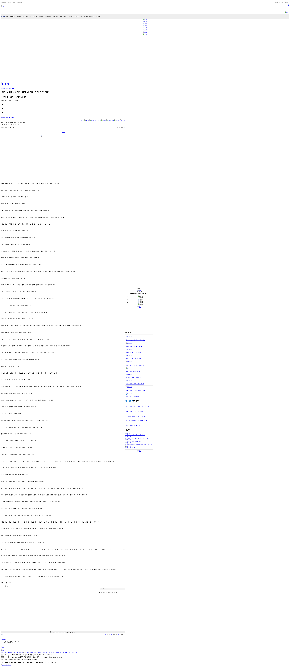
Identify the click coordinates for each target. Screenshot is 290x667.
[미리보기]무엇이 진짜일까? (133, 396)
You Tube (77, 16)
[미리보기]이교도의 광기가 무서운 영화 (136, 416)
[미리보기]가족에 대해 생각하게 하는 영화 (136, 438)
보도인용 (10, 652)
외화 (7, 16)
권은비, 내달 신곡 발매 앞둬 (133, 371)
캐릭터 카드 (91, 16)
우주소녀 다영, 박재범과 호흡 (133, 358)
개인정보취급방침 (42, 652)
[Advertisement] (7, 58)
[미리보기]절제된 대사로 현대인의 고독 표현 (137, 406)
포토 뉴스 (71, 16)
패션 (54, 16)
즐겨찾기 (9, 2)
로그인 (282, 2)
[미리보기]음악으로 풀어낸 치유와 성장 (136, 390)
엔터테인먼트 (8, 12)
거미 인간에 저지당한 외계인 (133, 425)
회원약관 (51, 652)
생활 (61, 16)
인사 (81, 16)
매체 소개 (3, 652)
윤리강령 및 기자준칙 (30, 652)
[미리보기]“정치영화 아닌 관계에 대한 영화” (109, 592)
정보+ (46, 12)
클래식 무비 (25, 16)
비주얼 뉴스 (38, 12)
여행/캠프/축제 (48, 16)
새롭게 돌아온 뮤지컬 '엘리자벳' (134, 352)
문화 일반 (41, 16)
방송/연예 (19, 16)
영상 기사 (65, 16)
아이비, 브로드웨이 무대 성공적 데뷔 (135, 340)
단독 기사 (98, 16)
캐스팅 (23, 12)
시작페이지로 (3, 2)
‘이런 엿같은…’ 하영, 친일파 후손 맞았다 (136, 411)
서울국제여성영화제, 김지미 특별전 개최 (136, 420)
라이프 (30, 12)
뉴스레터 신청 (73, 652)
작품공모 (86, 16)
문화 (16, 12)
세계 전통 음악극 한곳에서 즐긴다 (135, 365)
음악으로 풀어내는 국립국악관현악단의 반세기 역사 (139, 444)
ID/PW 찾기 (287, 2)
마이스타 (3, 639)
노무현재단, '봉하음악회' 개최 (133, 441)
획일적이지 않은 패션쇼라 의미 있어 (135, 435)
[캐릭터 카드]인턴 (130, 447)
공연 (30, 16)
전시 (34, 16)
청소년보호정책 (18, 652)
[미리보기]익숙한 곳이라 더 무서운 (135, 384)
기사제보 (58, 652)
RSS (14, 2)
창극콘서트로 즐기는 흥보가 (133, 377)
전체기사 (277, 2)
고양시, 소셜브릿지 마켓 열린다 (134, 346)
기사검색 (65, 652)
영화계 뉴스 (12, 16)
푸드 (57, 16)
